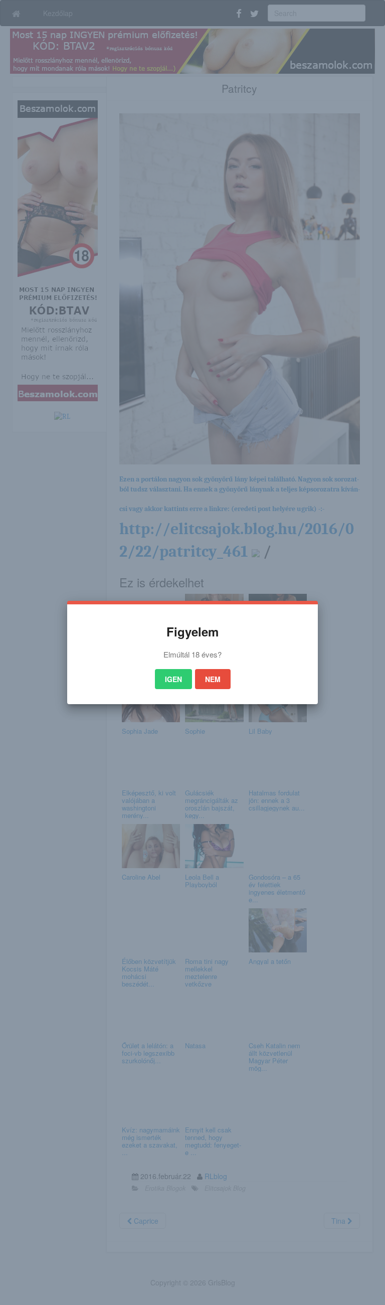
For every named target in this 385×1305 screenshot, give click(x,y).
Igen (173, 679)
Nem (213, 679)
